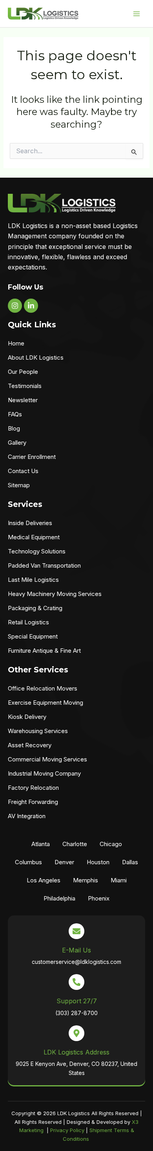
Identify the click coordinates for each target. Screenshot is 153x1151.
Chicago (111, 844)
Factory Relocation (33, 787)
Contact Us (23, 471)
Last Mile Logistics (33, 579)
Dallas (130, 862)
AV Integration (27, 816)
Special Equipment (33, 636)
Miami (119, 880)
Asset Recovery (29, 745)
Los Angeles (43, 880)
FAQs (15, 414)
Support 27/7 (76, 1001)
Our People (23, 371)
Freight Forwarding (33, 802)
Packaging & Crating (35, 608)
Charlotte (74, 844)
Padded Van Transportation (44, 565)
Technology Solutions (37, 551)
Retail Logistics (28, 622)
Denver (64, 862)
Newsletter (23, 400)
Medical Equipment (34, 537)
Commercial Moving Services (47, 759)
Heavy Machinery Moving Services (55, 594)
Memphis (85, 880)
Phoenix (98, 898)
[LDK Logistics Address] (76, 1033)
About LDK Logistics (36, 357)
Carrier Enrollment (32, 456)
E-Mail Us (76, 950)
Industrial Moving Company (44, 773)
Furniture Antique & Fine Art (44, 650)
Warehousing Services (38, 731)
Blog (14, 428)
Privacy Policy (67, 1130)
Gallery (17, 442)
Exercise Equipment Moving (45, 702)
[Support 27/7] (76, 982)
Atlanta (40, 844)
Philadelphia (59, 898)
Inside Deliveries (30, 523)
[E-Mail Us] (76, 931)
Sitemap (19, 485)
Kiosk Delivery (27, 716)
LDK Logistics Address (76, 1052)
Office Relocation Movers (42, 688)
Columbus (28, 862)
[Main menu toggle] (136, 13)
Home (16, 343)
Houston (98, 862)
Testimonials (25, 386)
